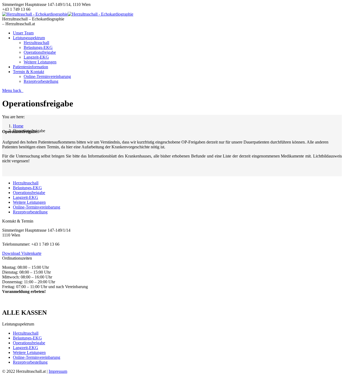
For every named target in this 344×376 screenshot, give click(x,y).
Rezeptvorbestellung (30, 212)
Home (18, 126)
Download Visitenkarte (21, 253)
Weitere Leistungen (29, 202)
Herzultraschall (25, 183)
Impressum (58, 371)
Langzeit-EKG (25, 197)
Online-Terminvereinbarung (36, 207)
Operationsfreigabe (29, 192)
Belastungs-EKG (27, 187)
